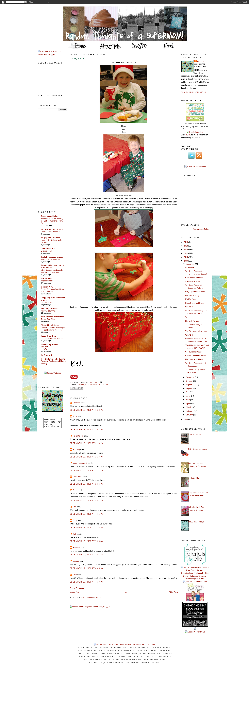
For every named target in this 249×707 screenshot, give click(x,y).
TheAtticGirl (78, 477)
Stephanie (77, 547)
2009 (186, 261)
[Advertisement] (49, 160)
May (188, 400)
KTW (75, 575)
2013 (186, 246)
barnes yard (46, 278)
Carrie (75, 490)
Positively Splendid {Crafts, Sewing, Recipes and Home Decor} (53, 361)
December (190, 264)
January (189, 415)
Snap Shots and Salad (194, 303)
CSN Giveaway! (194, 434)
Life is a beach (46, 251)
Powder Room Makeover (51, 259)
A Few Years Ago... (193, 281)
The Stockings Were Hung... (197, 331)
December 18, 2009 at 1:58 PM (87, 410)
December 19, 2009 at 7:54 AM (87, 555)
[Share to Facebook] (79, 388)
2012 (186, 250)
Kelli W (200, 61)
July (188, 392)
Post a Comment (77, 588)
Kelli (74, 507)
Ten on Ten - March (48, 319)
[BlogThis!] (73, 388)
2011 (186, 253)
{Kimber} (76, 449)
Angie (75, 416)
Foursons (76, 403)
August (189, 388)
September (191, 385)
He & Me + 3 (46, 355)
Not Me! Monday (192, 295)
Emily (75, 520)
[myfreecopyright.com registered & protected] (124, 644)
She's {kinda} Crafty (50, 325)
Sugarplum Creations (50, 238)
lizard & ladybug (48, 336)
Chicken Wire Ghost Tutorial (52, 232)
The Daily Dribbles (49, 308)
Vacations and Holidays (96, 385)
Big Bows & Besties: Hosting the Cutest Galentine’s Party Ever (52, 221)
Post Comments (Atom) (91, 597)
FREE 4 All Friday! (196, 522)
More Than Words (80, 463)
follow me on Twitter (201, 229)
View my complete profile (193, 92)
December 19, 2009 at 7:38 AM (87, 541)
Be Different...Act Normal (52, 229)
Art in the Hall (194, 478)
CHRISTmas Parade (193, 352)
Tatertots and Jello (49, 216)
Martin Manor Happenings (52, 317)
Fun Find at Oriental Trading (52, 338)
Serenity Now (47, 287)
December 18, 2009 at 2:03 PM (87, 430)
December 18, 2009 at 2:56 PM (87, 484)
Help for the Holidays (194, 359)
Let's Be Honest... (48, 349)
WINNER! (189, 307)
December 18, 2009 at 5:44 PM (87, 500)
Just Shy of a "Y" (48, 249)
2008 (186, 419)
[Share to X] (76, 388)
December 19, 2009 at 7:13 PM (87, 582)
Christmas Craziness (194, 278)
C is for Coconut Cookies (195, 356)
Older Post (173, 592)
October (189, 381)
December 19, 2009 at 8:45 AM (87, 568)
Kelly (75, 534)
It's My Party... (78, 58)
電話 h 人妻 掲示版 (48, 311)
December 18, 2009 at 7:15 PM (87, 514)
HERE (188, 135)
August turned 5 (47, 281)
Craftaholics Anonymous (52, 257)
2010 (186, 257)
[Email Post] (100, 382)
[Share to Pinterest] (82, 388)
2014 (186, 242)
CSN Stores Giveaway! (197, 449)
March (189, 407)
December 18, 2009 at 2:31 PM (87, 470)
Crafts (81, 385)
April (188, 403)
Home (124, 592)
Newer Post (74, 592)
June (188, 396)
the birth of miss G (48, 302)
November (190, 377)
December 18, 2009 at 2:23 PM (87, 457)
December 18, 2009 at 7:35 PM (87, 527)
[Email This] (71, 388)
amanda (76, 561)
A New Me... (190, 267)
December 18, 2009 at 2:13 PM (87, 443)
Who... (188, 317)
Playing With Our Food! (195, 292)
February (190, 411)
